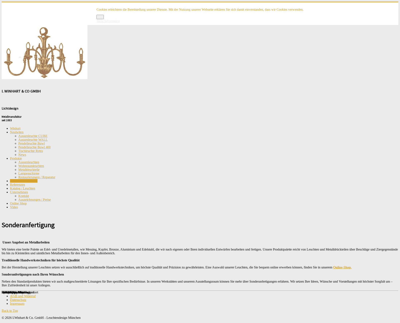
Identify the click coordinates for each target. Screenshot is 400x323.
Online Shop (18, 203)
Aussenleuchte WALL (33, 139)
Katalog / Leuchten (22, 188)
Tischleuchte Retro (30, 151)
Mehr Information (108, 21)
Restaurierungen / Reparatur (36, 177)
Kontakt (23, 196)
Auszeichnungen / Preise (34, 199)
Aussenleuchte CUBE (33, 136)
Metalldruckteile (29, 169)
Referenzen (17, 184)
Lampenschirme (28, 173)
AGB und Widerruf (23, 296)
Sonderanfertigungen (24, 181)
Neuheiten (17, 132)
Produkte (16, 158)
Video (14, 207)
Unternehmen (19, 192)
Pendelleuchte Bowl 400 (34, 147)
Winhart (15, 128)
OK (100, 17)
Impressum (17, 303)
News (22, 154)
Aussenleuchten (28, 162)
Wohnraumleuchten (31, 166)
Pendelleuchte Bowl (31, 143)
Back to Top (10, 310)
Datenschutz (18, 300)
